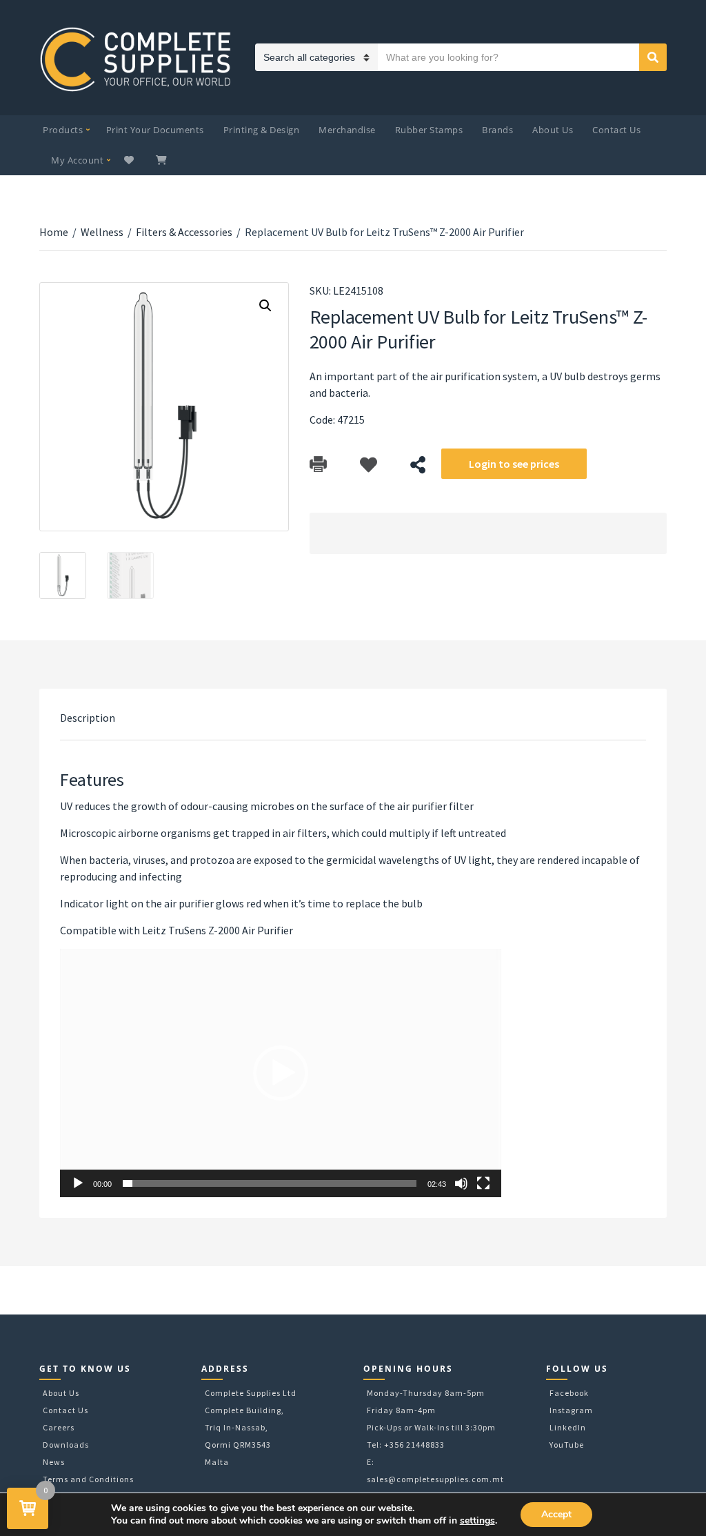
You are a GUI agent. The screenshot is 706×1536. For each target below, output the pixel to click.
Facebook (569, 1393)
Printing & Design (261, 130)
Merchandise (347, 130)
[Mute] (461, 1183)
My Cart (163, 160)
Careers (58, 1427)
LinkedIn (567, 1427)
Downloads (66, 1444)
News (54, 1462)
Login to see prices (514, 464)
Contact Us (616, 130)
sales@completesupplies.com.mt (435, 1479)
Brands (497, 130)
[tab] (87, 717)
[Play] (78, 1183)
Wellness (102, 232)
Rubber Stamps (429, 130)
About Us (552, 130)
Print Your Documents (155, 130)
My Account (77, 160)
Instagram (571, 1410)
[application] (280, 1073)
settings (477, 1521)
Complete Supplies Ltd (250, 1393)
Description (87, 718)
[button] (280, 1073)
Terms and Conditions (88, 1479)
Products (63, 130)
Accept (556, 1514)
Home (53, 232)
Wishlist (130, 160)
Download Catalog (318, 464)
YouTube (566, 1444)
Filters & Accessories (184, 232)
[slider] (269, 1183)
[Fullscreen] (483, 1183)
